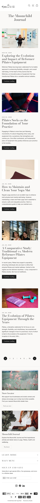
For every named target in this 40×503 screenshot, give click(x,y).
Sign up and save (12, 467)
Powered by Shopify (27, 500)
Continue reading (9, 81)
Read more (7, 447)
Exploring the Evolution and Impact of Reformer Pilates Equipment (18, 58)
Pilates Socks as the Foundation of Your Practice (15, 123)
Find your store (7, 406)
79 (29, 358)
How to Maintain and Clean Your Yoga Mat (16, 188)
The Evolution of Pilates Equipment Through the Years (18, 318)
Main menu (8, 460)
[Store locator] (20, 380)
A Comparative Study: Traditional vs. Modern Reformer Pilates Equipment (17, 253)
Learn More (9, 455)
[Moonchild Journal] (20, 421)
